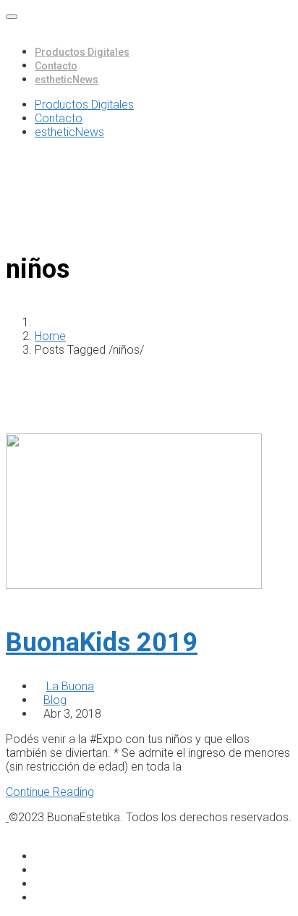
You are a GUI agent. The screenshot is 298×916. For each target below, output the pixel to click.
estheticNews (66, 79)
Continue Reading (50, 792)
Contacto (56, 66)
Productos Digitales (82, 52)
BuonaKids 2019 (101, 642)
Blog (55, 700)
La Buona (70, 686)
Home (50, 336)
